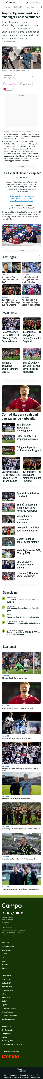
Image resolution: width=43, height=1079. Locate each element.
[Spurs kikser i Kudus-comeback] (8, 496)
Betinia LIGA (18, 7)
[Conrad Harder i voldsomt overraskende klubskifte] (21, 398)
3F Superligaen (6, 7)
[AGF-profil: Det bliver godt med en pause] (8, 530)
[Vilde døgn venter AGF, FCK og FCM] (8, 553)
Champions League (9, 1008)
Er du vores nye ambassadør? (12, 1044)
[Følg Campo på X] (22, 913)
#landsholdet (16, 198)
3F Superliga (6, 980)
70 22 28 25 (32, 1075)
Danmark (9, 89)
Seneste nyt (6, 950)
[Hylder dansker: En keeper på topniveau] (8, 439)
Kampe (4, 954)
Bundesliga (6, 997)
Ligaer (4, 961)
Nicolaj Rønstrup (10, 78)
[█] (3, 3)
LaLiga (4, 994)
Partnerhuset (11, 932)
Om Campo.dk (7, 1030)
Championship (7, 990)
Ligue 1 (4, 1005)
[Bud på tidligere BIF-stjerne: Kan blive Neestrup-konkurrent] (32, 354)
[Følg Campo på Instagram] (3, 913)
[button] (21, 57)
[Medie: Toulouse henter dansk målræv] (8, 541)
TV (3, 957)
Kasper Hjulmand (27, 84)
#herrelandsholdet (27, 196)
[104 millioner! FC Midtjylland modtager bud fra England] (32, 323)
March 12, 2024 (28, 208)
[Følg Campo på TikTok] (12, 913)
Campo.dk (4, 917)
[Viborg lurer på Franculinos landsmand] (8, 519)
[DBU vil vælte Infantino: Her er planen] (8, 564)
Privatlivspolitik (7, 1041)
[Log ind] (27, 3)
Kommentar (6, 968)
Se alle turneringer (9, 1019)
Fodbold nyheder (8, 947)
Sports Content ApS (7, 919)
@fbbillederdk (15, 196)
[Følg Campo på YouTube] (17, 913)
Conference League (9, 1015)
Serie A (4, 1001)
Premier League (7, 987)
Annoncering (6, 1026)
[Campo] (10, 2)
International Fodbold (11, 84)
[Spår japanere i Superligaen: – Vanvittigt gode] (8, 427)
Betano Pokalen (30, 7)
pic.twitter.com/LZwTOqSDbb (21, 201)
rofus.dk (26, 1077)
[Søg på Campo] (34, 3)
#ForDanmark (27, 198)
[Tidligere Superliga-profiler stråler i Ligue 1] (11, 354)
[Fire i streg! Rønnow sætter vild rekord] (8, 576)
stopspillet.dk (7, 1077)
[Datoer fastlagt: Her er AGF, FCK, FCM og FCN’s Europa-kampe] (11, 323)
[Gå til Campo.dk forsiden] (12, 908)
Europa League (7, 1012)
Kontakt (5, 1037)
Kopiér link (36, 77)
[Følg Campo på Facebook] (7, 913)
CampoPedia (6, 1034)
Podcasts (5, 965)
